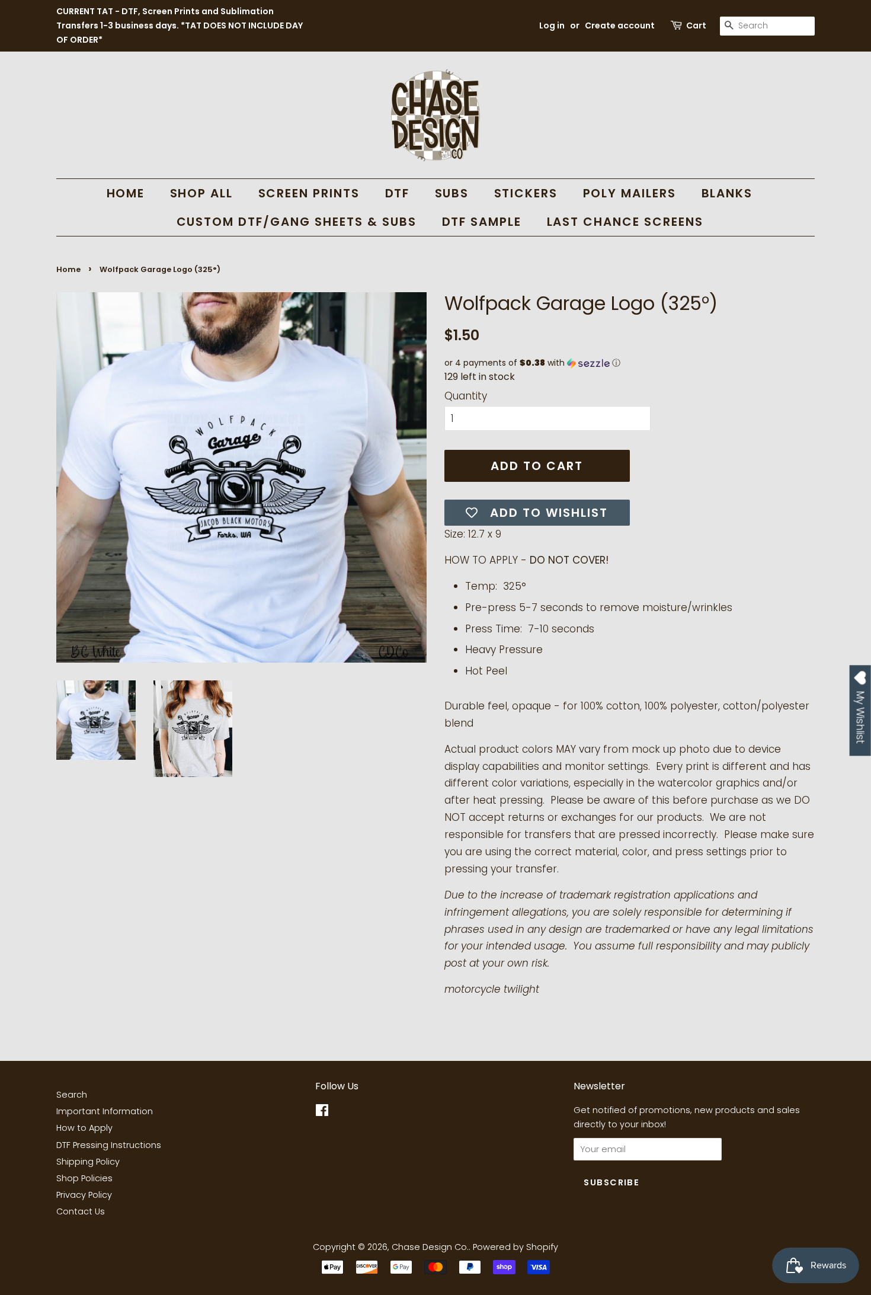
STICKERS (526, 193)
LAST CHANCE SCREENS (625, 221)
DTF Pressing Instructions (108, 1145)
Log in (552, 25)
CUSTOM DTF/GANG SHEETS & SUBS (297, 221)
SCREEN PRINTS (309, 193)
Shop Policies (84, 1178)
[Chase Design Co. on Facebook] (322, 1112)
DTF (397, 193)
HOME (126, 193)
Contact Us (80, 1211)
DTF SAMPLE (482, 221)
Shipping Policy (88, 1162)
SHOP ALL (201, 193)
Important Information (104, 1111)
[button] (629, 363)
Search (71, 1095)
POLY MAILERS (630, 193)
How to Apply (84, 1128)
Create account (620, 25)
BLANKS (727, 193)
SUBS (452, 193)
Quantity (465, 396)
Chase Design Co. (430, 1247)
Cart (696, 25)
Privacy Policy (84, 1195)
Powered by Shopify (515, 1247)
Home (68, 269)
